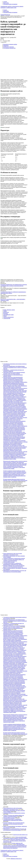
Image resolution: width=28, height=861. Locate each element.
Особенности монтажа (8, 46)
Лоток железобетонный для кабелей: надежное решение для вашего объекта (15, 837)
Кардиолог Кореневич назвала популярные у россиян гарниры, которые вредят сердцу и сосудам (14, 841)
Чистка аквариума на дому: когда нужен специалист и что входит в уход (12, 554)
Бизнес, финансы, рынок (9, 309)
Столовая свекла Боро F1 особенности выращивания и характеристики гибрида (12, 564)
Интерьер (5, 313)
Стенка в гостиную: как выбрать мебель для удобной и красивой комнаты (13, 560)
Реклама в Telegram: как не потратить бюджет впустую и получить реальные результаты (13, 566)
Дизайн (5, 311)
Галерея (5, 1)
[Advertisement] (14, 64)
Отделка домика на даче (17, 843)
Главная (2, 14)
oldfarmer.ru (13, 858)
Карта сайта (6, 2)
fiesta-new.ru (19, 858)
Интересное (7, 14)
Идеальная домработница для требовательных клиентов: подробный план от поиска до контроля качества (15, 367)
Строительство (6, 318)
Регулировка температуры (9, 48)
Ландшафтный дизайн (8, 314)
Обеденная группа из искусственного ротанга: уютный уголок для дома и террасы (14, 373)
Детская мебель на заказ (8, 562)
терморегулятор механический (20, 480)
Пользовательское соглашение (10, 4)
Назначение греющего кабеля (10, 44)
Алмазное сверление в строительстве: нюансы (14, 558)
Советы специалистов (8, 317)
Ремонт (5, 315)
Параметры (5, 45)
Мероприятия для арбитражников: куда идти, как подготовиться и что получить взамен (14, 571)
